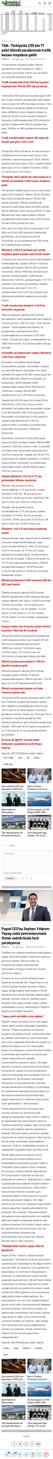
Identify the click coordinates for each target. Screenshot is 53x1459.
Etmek (6, 1348)
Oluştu (36, 758)
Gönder (10, 878)
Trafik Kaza (8, 764)
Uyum (5, 1354)
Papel (16, 1348)
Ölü (28, 758)
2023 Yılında (8, 758)
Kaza (20, 758)
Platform (26, 1348)
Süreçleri (38, 1348)
